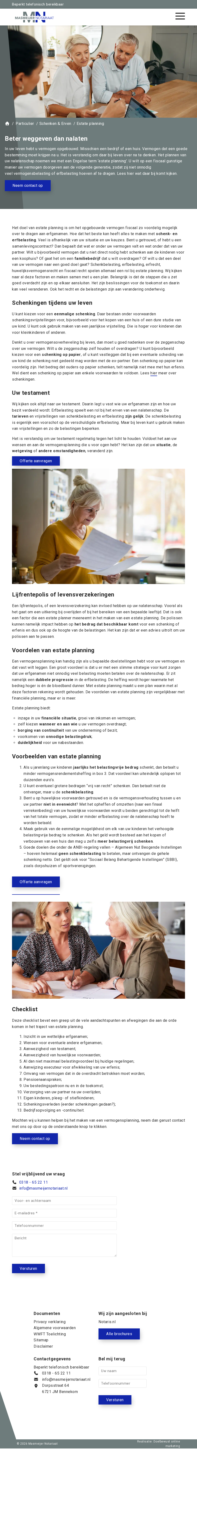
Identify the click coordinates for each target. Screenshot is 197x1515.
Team (74, 125)
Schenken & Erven (74, 112)
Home (74, 75)
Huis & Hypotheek (74, 100)
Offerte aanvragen (74, 149)
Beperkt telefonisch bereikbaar (38, 4)
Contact (74, 137)
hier (153, 373)
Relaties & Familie (74, 87)
